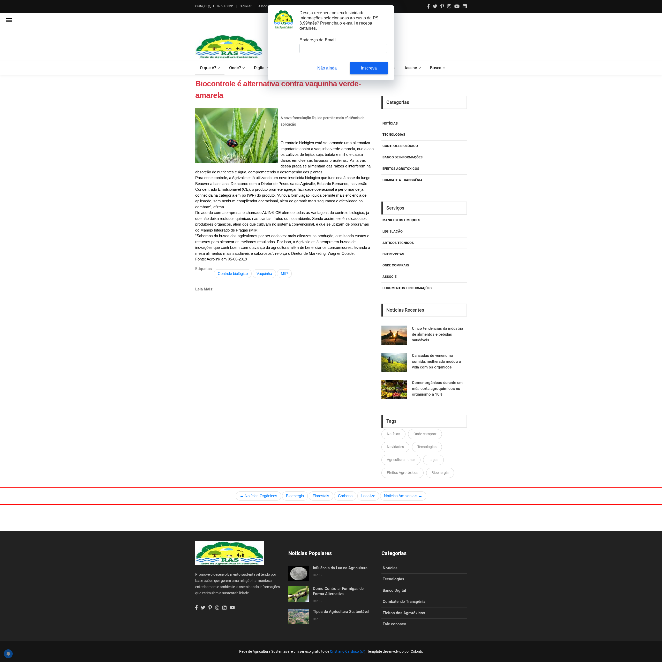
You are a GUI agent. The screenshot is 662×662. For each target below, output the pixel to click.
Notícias (390, 123)
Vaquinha (264, 273)
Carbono (345, 496)
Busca (435, 67)
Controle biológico (233, 273)
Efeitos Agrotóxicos (402, 473)
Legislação (392, 231)
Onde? (235, 67)
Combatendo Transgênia (404, 601)
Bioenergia (440, 473)
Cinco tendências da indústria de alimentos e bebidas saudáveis (437, 334)
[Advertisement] (284, 345)
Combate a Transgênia (402, 180)
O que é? (246, 6)
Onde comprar (425, 434)
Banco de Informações (402, 157)
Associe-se (265, 6)
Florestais (321, 496)
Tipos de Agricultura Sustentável (341, 611)
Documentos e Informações (407, 288)
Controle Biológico (400, 146)
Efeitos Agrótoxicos (400, 169)
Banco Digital (394, 590)
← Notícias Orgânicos (258, 496)
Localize (368, 496)
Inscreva (369, 68)
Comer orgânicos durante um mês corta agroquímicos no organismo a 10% (437, 388)
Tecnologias (393, 134)
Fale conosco (394, 624)
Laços (433, 460)
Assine (410, 67)
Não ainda (327, 68)
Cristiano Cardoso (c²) (347, 651)
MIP (284, 273)
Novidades (395, 447)
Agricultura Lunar (401, 460)
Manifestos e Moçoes (401, 220)
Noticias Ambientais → (403, 496)
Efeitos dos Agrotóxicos (404, 613)
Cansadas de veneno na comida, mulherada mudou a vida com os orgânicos (436, 361)
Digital (260, 67)
